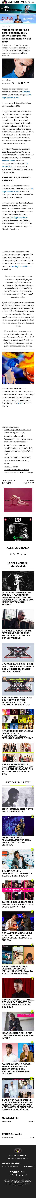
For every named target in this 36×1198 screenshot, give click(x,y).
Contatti (21, 1180)
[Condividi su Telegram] (22, 83)
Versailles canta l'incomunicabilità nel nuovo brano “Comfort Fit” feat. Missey (18, 470)
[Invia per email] (28, 83)
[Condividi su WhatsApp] (13, 83)
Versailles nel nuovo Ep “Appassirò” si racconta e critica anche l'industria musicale (18, 439)
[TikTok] (26, 1175)
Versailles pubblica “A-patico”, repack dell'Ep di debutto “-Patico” (17, 460)
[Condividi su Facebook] (16, 83)
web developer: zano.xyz (18, 1184)
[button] (25, 83)
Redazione (6, 80)
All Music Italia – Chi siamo (10, 1180)
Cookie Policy (17, 1181)
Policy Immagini (26, 1181)
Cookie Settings (18, 1182)
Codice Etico (27, 1180)
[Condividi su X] (19, 83)
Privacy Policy (8, 1181)
